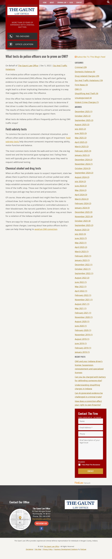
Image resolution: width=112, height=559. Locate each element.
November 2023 (82, 216)
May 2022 (79, 286)
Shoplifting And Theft (85, 93)
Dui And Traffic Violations (87, 80)
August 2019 (80, 339)
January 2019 (81, 352)
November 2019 (82, 334)
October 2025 (81, 116)
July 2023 (79, 234)
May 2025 (79, 137)
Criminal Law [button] (61, 2)
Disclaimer (81, 462)
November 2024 (82, 164)
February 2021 (81, 312)
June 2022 (79, 282)
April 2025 (79, 142)
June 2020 (79, 326)
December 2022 (82, 264)
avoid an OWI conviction (46, 229)
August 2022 (80, 277)
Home (44, 2)
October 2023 (81, 221)
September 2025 (82, 120)
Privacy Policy (48, 549)
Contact (79, 2)
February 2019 (81, 347)
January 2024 (81, 207)
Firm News (80, 84)
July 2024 (79, 181)
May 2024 (79, 190)
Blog (71, 2)
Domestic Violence (83, 71)
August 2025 (80, 124)
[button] (110, 543)
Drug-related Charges (85, 76)
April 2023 (79, 247)
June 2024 (79, 186)
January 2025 (81, 155)
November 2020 (82, 317)
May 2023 (79, 242)
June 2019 (79, 343)
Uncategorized (82, 98)
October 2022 (81, 269)
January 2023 (81, 260)
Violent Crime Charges (85, 102)
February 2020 (81, 330)
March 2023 (80, 251)
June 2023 (79, 238)
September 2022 (82, 273)
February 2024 (81, 203)
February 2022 (81, 295)
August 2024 (80, 177)
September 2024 (82, 172)
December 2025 (82, 111)
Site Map (38, 549)
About (52, 2)
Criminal (79, 67)
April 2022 (79, 291)
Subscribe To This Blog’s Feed (91, 56)
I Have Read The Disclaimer (91, 465)
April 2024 (79, 194)
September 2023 (82, 225)
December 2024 (82, 159)
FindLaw (83, 549)
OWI (77, 89)
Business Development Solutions (66, 549)
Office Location (24, 44)
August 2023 (80, 229)
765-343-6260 (22, 36)
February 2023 (81, 256)
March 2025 (80, 146)
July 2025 (79, 129)
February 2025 (81, 151)
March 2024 (80, 199)
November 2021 (82, 299)
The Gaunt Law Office (28, 65)
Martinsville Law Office (41, 519)
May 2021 (79, 308)
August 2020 (80, 321)
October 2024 (81, 168)
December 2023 (82, 212)
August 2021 (80, 304)
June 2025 (79, 133)
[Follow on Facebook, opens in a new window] (41, 528)
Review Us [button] (41, 523)
